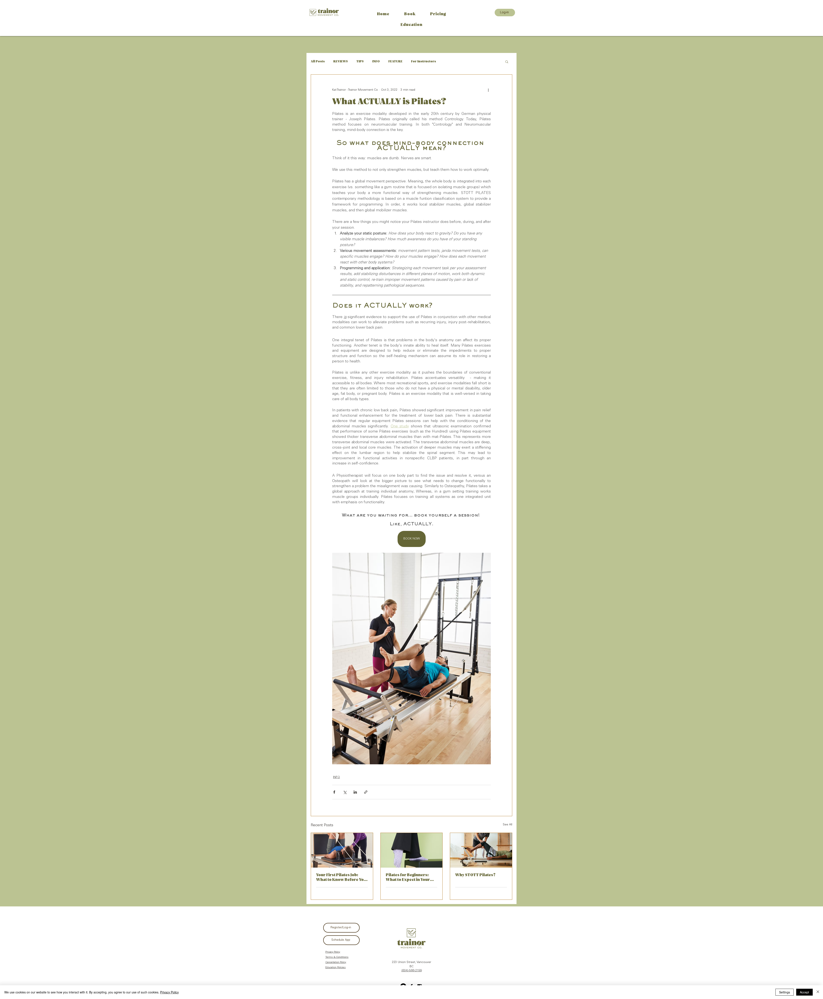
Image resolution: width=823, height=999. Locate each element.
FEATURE (395, 61)
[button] (507, 61)
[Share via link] (366, 792)
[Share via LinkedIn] (355, 792)
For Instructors (423, 61)
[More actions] (488, 90)
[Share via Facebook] (334, 792)
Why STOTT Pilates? (475, 875)
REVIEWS (340, 61)
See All (507, 824)
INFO (376, 61)
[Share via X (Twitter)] (345, 792)
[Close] (817, 992)
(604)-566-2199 (411, 970)
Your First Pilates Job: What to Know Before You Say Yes (341, 877)
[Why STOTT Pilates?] (481, 850)
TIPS (360, 61)
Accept (804, 992)
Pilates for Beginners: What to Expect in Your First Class (408, 877)
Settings (784, 992)
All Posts (318, 61)
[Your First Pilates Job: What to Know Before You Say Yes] (342, 850)
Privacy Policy (169, 992)
